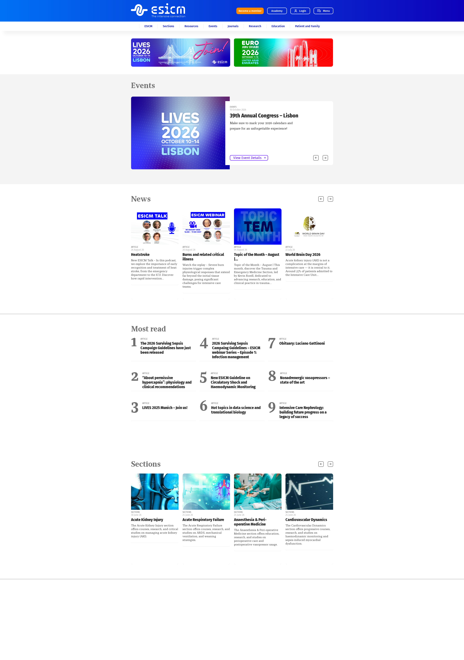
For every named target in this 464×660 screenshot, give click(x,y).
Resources (191, 26)
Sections (168, 26)
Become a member (250, 11)
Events (213, 26)
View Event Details (45, 158)
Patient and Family (307, 26)
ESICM (148, 26)
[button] (325, 158)
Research (255, 26)
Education (278, 26)
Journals (233, 26)
